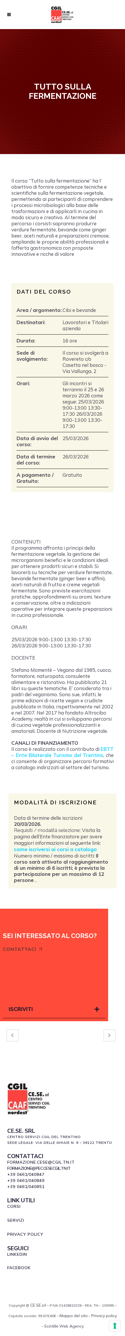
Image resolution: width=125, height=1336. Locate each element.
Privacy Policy (25, 1234)
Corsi (14, 1206)
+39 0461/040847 (25, 1174)
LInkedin (17, 1254)
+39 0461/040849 (25, 1180)
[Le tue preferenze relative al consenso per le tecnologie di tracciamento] (114, 1325)
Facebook (19, 1267)
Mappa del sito (74, 1315)
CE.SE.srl (38, 1305)
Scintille (51, 1326)
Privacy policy (104, 1315)
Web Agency (71, 1326)
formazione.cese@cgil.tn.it (41, 1162)
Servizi (15, 1220)
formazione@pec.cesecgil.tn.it (39, 1168)
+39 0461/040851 (25, 1186)
